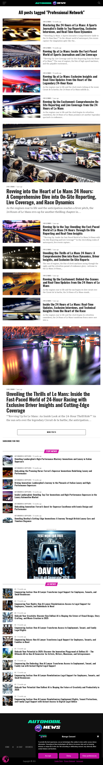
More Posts (51, 432)
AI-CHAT (19, 747)
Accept (48, 756)
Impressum (79, 761)
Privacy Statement (69, 761)
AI (13, 747)
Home (7, 747)
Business (29, 747)
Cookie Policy (59, 761)
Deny (69, 756)
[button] (98, 736)
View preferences (89, 756)
